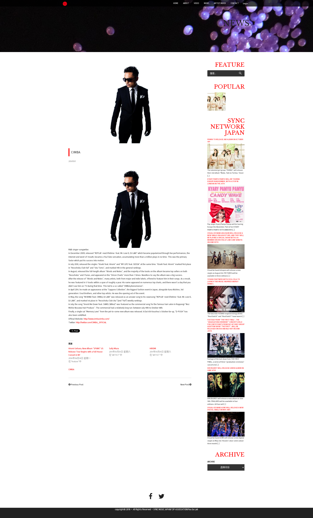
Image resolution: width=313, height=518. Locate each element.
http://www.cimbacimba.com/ (96, 319)
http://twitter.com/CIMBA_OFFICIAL (91, 322)
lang (244, 3)
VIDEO (196, 3)
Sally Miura (114, 348)
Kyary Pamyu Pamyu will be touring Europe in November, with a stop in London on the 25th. (223, 181)
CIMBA (71, 369)
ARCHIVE (211, 461)
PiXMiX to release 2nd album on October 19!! (225, 140)
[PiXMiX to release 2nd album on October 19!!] (226, 156)
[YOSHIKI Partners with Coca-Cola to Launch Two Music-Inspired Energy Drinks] (226, 299)
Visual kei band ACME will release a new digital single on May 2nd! (225, 408)
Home (175, 3)
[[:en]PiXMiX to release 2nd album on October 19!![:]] (216, 101)
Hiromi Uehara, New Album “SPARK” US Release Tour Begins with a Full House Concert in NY (85, 351)
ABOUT (186, 3)
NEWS (206, 3)
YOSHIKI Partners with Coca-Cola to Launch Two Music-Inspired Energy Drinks (223, 281)
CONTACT (235, 3)
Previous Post (77, 384)
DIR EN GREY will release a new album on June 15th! (225, 369)
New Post (184, 384)
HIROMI (153, 348)
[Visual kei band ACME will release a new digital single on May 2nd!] (226, 424)
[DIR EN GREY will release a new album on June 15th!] (226, 384)
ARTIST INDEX (220, 3)
